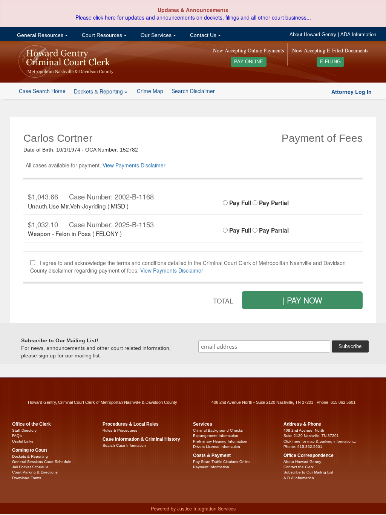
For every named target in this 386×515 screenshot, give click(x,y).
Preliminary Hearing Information (220, 441)
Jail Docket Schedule (30, 467)
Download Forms (26, 478)
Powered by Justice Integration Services (193, 508)
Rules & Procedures (120, 430)
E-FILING (330, 61)
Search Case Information (124, 445)
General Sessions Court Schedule (41, 462)
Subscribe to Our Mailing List (308, 472)
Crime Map (150, 91)
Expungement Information (215, 436)
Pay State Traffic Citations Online (222, 462)
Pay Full (239, 203)
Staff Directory (24, 430)
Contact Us (203, 35)
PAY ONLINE (248, 61)
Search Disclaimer (193, 91)
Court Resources (102, 35)
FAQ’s (17, 436)
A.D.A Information (298, 478)
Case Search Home (42, 91)
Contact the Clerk (298, 467)
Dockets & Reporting (30, 456)
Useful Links (22, 441)
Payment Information (211, 467)
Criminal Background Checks (218, 430)
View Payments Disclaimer (134, 165)
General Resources (40, 35)
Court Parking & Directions (35, 472)
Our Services (156, 35)
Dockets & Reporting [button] (99, 91)
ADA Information (358, 34)
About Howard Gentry (313, 34)
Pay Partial (273, 203)
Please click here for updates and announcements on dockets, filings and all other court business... (193, 17)
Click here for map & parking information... (319, 441)
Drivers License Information (216, 446)
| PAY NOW (302, 300)
